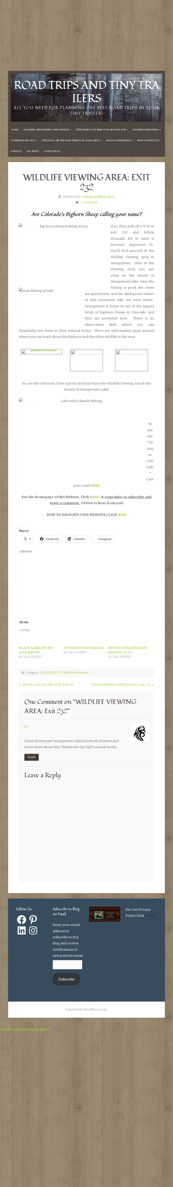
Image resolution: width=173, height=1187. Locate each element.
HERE (95, 486)
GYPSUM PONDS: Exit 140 (83, 648)
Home (15, 129)
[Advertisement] (86, 31)
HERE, (95, 497)
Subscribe (66, 979)
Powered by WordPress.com (86, 1009)
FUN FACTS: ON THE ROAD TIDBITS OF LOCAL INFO (70, 140)
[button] (41, 360)
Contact (16, 151)
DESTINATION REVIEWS (146, 129)
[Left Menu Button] (2, 1023)
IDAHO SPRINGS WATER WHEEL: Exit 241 (120, 685)
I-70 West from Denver (73, 673)
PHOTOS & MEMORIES (118, 140)
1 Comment (89, 202)
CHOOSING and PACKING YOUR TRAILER (46, 129)
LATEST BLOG (52, 151)
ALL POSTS (33, 151)
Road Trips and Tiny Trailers (86, 92)
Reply (31, 757)
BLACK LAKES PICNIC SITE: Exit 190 (48, 685)
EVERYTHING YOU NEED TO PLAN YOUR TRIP (101, 129)
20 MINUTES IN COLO (23, 140)
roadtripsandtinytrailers (98, 197)
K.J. (26, 726)
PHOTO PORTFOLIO (148, 140)
